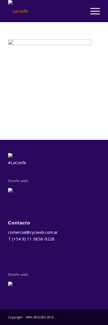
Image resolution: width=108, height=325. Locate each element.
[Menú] (92, 11)
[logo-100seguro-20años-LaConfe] (44, 11)
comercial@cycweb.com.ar (33, 232)
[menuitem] (92, 11)
